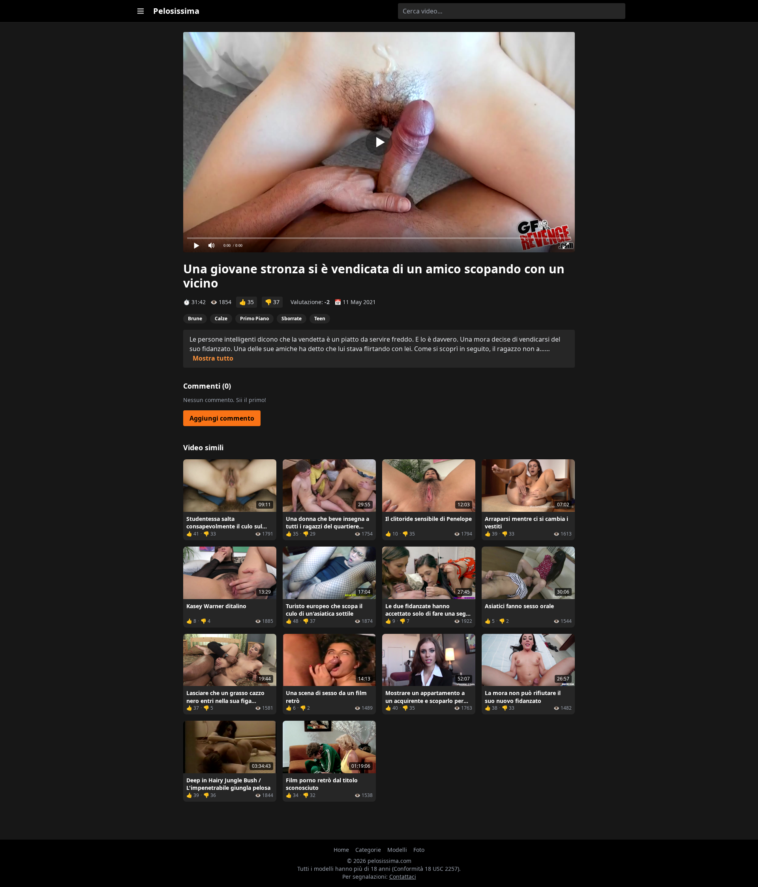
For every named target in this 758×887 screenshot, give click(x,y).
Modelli (397, 849)
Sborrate (291, 318)
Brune (195, 318)
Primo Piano (254, 318)
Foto (418, 849)
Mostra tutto (213, 358)
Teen (319, 318)
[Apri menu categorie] (140, 11)
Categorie (368, 849)
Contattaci (402, 876)
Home (341, 849)
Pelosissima (176, 11)
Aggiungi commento (222, 418)
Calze (221, 318)
